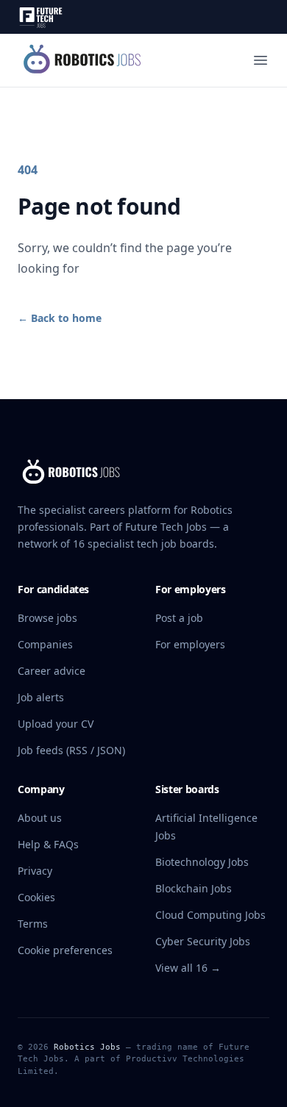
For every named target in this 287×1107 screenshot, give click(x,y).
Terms (33, 924)
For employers (190, 644)
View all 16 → (188, 968)
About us (40, 818)
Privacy (35, 871)
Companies (45, 644)
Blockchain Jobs (193, 888)
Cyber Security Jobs (202, 941)
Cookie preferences (65, 950)
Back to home (60, 318)
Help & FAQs (48, 844)
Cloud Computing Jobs (210, 915)
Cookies (36, 897)
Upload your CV (55, 724)
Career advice (51, 671)
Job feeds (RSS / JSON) (71, 750)
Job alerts (41, 697)
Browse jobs (47, 618)
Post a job (179, 618)
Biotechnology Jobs (202, 862)
